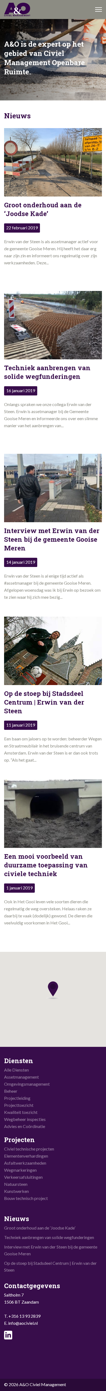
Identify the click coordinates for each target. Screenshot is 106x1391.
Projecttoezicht (18, 1105)
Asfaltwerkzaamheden (25, 1162)
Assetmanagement (21, 1076)
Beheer (10, 1091)
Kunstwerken (16, 1191)
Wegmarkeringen (20, 1170)
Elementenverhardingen (26, 1155)
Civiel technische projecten (29, 1148)
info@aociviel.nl (23, 1323)
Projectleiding (17, 1098)
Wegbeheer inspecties (25, 1119)
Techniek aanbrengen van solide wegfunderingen (49, 1237)
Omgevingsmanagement (27, 1083)
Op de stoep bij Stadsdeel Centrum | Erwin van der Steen (50, 1266)
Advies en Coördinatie (24, 1126)
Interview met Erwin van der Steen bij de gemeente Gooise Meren (50, 1250)
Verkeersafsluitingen (23, 1177)
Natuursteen (15, 1184)
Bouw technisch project (26, 1198)
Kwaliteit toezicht (21, 1112)
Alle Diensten (16, 1069)
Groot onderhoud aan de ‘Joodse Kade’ (39, 1227)
